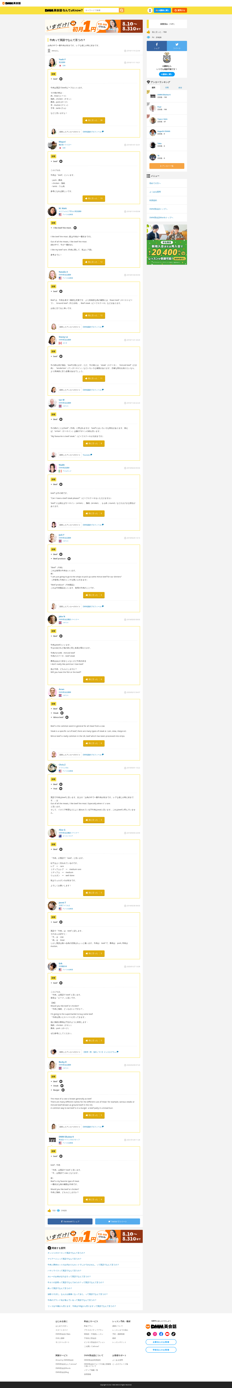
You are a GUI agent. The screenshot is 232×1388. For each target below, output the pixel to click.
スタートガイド (62, 1330)
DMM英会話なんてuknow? (66, 1364)
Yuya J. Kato (162, 119)
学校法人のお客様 (161, 1349)
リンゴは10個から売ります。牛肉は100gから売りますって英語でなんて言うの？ (82, 1306)
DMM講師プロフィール (92, 132)
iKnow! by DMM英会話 (64, 1360)
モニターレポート (63, 1342)
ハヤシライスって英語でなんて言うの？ (64, 1270)
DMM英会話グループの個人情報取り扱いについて (97, 1365)
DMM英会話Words (63, 1368)
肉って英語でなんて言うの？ (60, 1288)
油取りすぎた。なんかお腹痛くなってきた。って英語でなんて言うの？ (78, 1294)
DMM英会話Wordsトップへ (161, 217)
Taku (159, 143)
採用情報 (87, 1374)
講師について (117, 1326)
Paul (159, 107)
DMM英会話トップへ (158, 209)
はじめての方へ (62, 1326)
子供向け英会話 (90, 1338)
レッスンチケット (119, 1342)
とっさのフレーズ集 (120, 1364)
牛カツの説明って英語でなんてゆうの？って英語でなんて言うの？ (76, 1282)
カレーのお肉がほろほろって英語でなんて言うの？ (69, 1276)
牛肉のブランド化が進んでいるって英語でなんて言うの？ (72, 1300)
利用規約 (153, 200)
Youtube (86, 455)
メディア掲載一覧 (91, 1370)
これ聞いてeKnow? (91, 1346)
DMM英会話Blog (62, 1372)
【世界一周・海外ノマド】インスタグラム (99, 1052)
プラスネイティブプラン (93, 1330)
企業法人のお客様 (161, 1342)
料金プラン (88, 1326)
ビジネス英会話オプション (94, 1342)
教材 (114, 1338)
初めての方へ (155, 183)
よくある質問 (155, 191)
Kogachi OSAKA (163, 131)
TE (158, 155)
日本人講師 (60, 1338)
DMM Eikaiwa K (164, 94)
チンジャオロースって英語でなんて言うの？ (66, 1253)
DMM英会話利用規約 (92, 1360)
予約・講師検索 (118, 1334)
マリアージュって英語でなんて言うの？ (64, 1258)
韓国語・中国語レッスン (93, 1334)
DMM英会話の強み (63, 1334)
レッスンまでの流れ (120, 1330)
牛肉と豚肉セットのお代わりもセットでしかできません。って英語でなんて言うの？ (83, 1264)
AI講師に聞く (164, 10)
